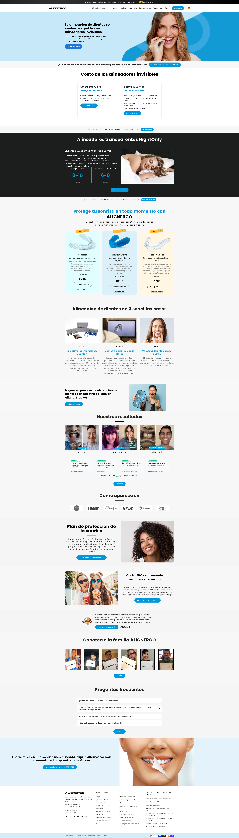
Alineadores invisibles (153, 802)
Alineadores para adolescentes (156, 824)
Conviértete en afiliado (104, 811)
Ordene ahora (149, 2)
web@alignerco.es (71, 810)
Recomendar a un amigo (147, 600)
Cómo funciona (101, 803)
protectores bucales (103, 821)
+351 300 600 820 (71, 812)
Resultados (123, 811)
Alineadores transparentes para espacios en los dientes (160, 819)
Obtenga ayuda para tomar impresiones (129, 825)
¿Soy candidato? (102, 800)
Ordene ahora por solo (91, 557)
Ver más (120, 676)
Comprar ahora (89, 105)
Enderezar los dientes (153, 805)
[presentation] (66, 660)
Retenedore (100, 824)
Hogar (98, 797)
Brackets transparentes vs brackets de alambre (159, 809)
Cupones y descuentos (104, 818)
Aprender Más (82, 289)
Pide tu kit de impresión (107, 627)
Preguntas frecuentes (127, 797)
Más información (119, 190)
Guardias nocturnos (126, 821)
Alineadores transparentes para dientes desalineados (159, 814)
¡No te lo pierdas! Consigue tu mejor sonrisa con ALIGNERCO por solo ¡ (114, 2)
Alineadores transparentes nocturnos (159, 799)
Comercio (99, 814)
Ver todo (119, 484)
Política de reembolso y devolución (104, 807)
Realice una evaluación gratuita (164, 64)
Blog (121, 803)
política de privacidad (127, 800)
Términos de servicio (127, 818)
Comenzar (178, 8)
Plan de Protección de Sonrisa (156, 827)
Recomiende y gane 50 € (128, 806)
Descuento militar (126, 814)
